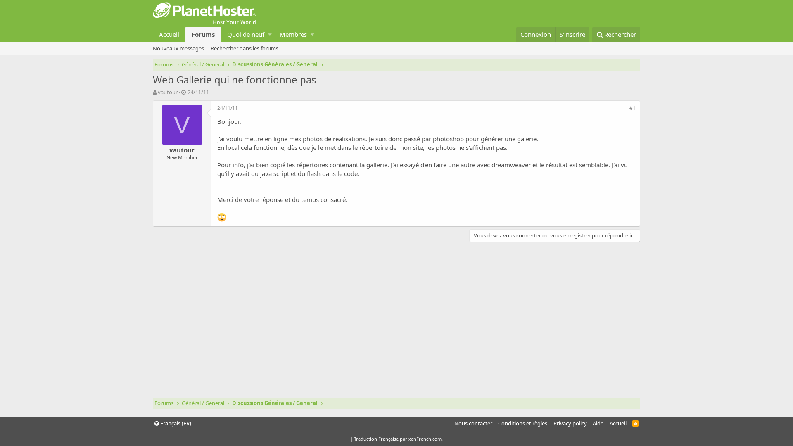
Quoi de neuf (245, 34)
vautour (168, 92)
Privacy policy (570, 423)
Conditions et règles (522, 423)
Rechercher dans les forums (244, 48)
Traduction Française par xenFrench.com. (398, 439)
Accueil (169, 34)
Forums (203, 34)
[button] (270, 34)
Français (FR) (175, 423)
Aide (598, 423)
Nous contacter (473, 423)
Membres (293, 34)
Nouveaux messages (178, 48)
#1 (632, 108)
